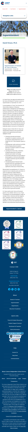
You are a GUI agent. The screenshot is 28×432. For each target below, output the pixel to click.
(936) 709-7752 (14, 277)
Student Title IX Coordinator (10, 409)
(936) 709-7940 (14, 283)
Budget (24, 378)
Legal (19, 378)
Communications (15, 358)
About (3, 378)
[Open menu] (26, 3)
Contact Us (15, 352)
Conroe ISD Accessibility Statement (14, 416)
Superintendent (22, 9)
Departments (15, 305)
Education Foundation (15, 309)
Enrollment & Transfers (15, 326)
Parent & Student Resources (15, 320)
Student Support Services (15, 323)
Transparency (14, 381)
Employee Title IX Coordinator (16, 406)
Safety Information (15, 329)
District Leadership (11, 378)
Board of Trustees (15, 299)
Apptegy (16, 375)
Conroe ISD (4, 9)
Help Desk (15, 355)
